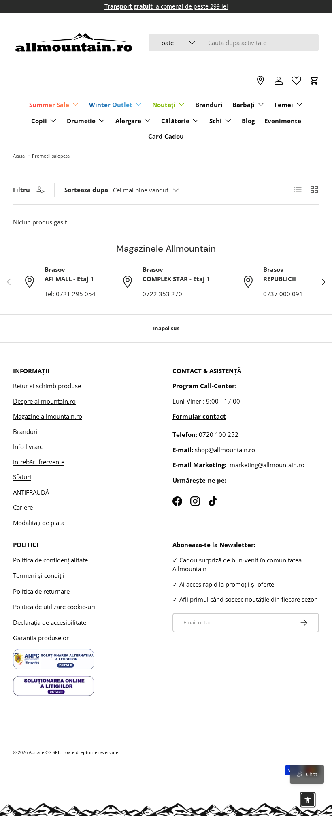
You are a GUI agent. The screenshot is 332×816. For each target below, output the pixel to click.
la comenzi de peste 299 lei (166, 6)
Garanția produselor (41, 638)
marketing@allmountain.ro (268, 465)
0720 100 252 (218, 434)
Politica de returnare (41, 591)
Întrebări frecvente (38, 462)
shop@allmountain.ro (225, 450)
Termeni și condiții (38, 575)
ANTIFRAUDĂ (31, 492)
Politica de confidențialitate (50, 560)
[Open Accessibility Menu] (308, 800)
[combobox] (234, 42)
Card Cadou (166, 136)
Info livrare (28, 446)
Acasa (19, 156)
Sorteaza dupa (86, 190)
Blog (248, 121)
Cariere (23, 507)
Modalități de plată (38, 523)
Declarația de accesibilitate (49, 622)
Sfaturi (22, 477)
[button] (314, 81)
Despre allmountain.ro (44, 401)
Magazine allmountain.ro (47, 416)
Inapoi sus (166, 328)
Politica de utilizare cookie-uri (54, 606)
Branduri (209, 104)
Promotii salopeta (51, 156)
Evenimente (282, 121)
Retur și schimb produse (47, 386)
